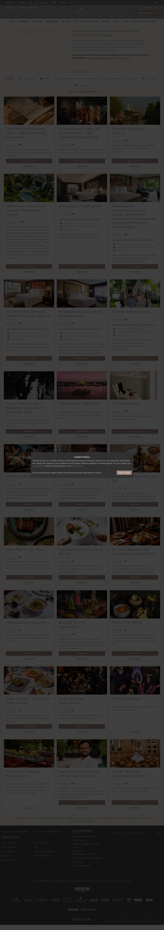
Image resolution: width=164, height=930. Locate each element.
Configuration (37, 466)
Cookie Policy (77, 466)
